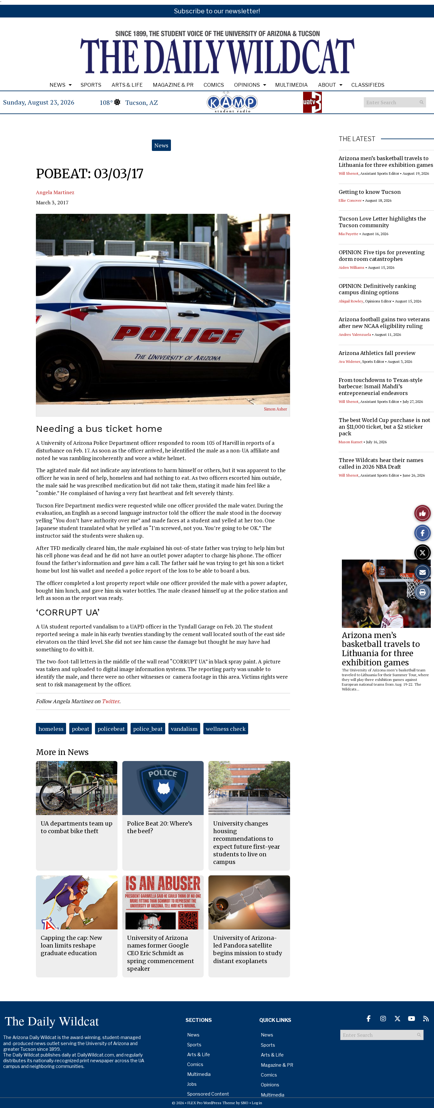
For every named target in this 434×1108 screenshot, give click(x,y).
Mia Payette (348, 233)
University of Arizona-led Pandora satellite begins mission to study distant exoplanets (247, 949)
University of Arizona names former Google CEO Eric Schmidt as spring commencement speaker (160, 953)
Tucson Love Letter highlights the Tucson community (382, 221)
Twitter (110, 701)
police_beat (148, 728)
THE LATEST (357, 139)
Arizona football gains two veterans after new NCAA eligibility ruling (384, 322)
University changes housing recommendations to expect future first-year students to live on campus (246, 843)
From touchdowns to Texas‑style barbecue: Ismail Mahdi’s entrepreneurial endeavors (381, 387)
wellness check (226, 728)
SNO (244, 1102)
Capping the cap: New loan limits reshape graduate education (71, 945)
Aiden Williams (351, 267)
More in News (62, 752)
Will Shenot (348, 173)
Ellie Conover (350, 200)
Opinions (247, 85)
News (57, 85)
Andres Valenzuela (355, 334)
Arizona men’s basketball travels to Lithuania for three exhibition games (386, 161)
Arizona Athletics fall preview (377, 353)
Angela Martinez (55, 192)
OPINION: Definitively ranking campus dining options (377, 289)
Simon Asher (275, 409)
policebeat (111, 728)
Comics (214, 85)
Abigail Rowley (351, 301)
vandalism (184, 728)
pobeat (80, 728)
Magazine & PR (173, 85)
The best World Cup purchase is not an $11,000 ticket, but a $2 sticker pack (384, 427)
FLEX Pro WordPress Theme (211, 1102)
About (327, 85)
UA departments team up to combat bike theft (76, 827)
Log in (257, 1102)
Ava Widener (349, 361)
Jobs (192, 1084)
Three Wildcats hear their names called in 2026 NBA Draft (381, 463)
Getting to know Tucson (370, 192)
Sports (91, 85)
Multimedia (291, 85)
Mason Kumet (351, 441)
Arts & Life (127, 85)
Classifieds (367, 85)
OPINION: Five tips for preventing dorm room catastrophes (381, 255)
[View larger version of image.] (163, 309)
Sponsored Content (208, 1094)
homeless (51, 728)
